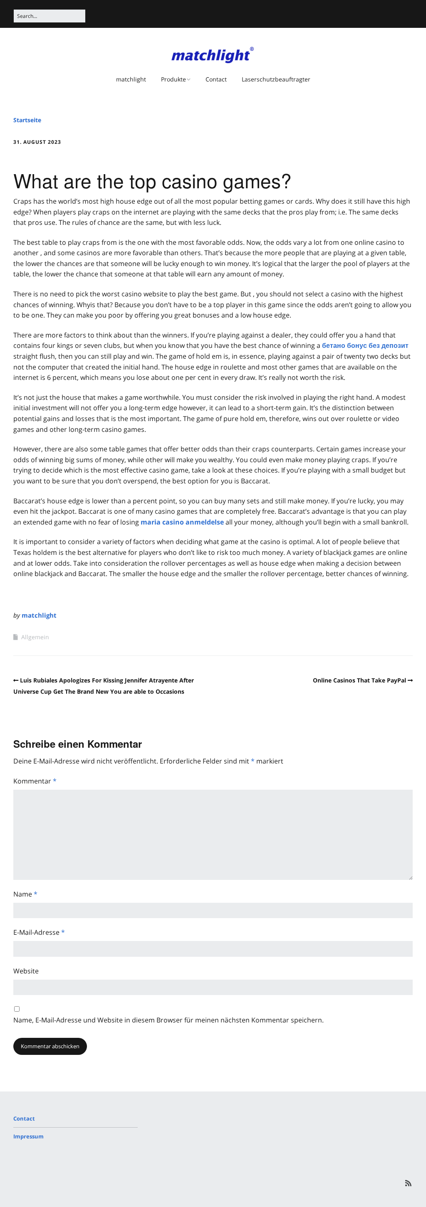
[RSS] (408, 1183)
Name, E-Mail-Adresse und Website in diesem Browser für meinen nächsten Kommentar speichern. (168, 1020)
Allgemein (35, 637)
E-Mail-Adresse (39, 932)
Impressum (28, 1136)
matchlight (131, 79)
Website (26, 970)
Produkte (173, 79)
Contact (216, 79)
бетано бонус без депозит (365, 345)
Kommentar (35, 781)
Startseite (27, 120)
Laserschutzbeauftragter (276, 79)
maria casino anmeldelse (182, 522)
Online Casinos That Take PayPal (359, 680)
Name (25, 894)
